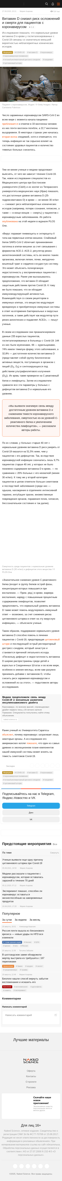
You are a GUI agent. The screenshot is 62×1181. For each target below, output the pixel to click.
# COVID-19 (19, 52)
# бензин (27, 942)
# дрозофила (36, 987)
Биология (7, 987)
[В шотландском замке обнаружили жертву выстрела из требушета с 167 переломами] (55, 958)
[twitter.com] (15, 1166)
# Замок (19, 966)
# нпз (15, 946)
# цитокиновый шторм (12, 63)
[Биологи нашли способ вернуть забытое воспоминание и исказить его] (55, 982)
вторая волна (9, 136)
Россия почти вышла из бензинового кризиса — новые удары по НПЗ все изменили (23, 934)
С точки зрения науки (12, 942)
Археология (8, 966)
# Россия (24, 946)
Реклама (31, 1087)
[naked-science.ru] (46, 1166)
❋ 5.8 (31, 27)
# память (7, 990)
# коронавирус (46, 52)
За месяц (35, 919)
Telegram (31, 806)
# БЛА (36, 942)
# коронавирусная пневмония (15, 56)
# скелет (39, 966)
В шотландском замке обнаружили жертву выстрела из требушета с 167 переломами (23, 958)
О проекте (31, 1082)
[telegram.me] (40, 1166)
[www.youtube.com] (27, 1166)
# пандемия (48, 60)
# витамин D (32, 52)
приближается (10, 124)
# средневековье (10, 970)
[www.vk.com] (21, 1166)
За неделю (21, 919)
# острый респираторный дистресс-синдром (21, 60)
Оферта (31, 1071)
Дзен (31, 812)
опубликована (10, 221)
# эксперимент (20, 990)
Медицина (7, 52)
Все (55, 844)
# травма (23, 970)
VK (31, 819)
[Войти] (58, 4)
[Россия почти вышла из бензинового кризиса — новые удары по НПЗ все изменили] (55, 934)
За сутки (7, 919)
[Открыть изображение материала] (31, 84)
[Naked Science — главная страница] (15, 4)
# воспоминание (21, 987)
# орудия (29, 966)
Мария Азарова (26, 11)
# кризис (6, 946)
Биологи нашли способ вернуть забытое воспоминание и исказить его (25, 980)
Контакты (31, 1076)
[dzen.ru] (34, 1166)
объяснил (7, 734)
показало (32, 743)
